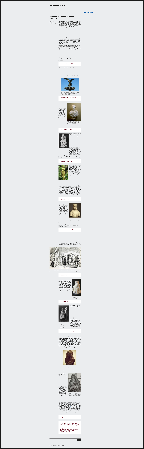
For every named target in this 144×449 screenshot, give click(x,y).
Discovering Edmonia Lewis (57, 5)
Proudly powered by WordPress (60, 445)
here (62, 348)
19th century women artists (53, 23)
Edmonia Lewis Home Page (88, 12)
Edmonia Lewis (51, 22)
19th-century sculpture (52, 24)
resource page (72, 406)
